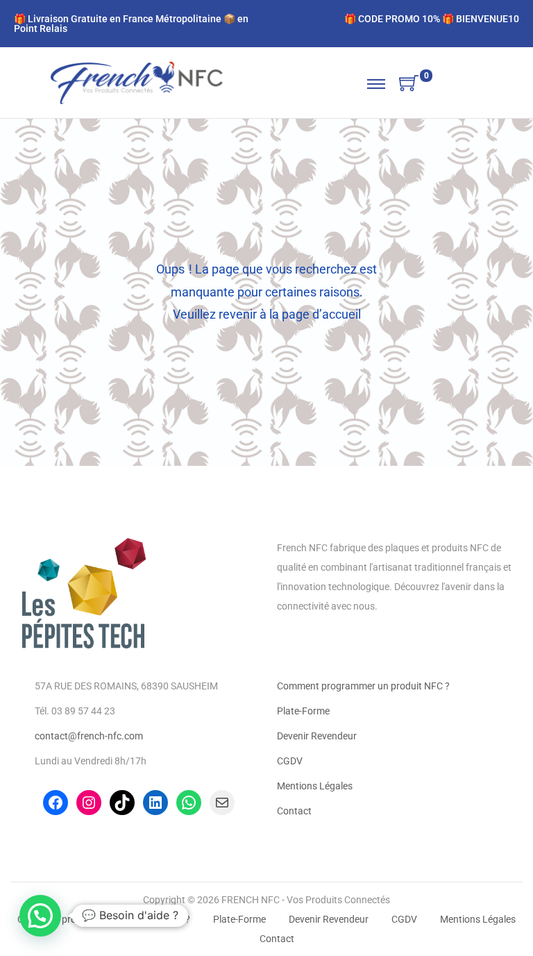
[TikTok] (122, 802)
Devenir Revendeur (317, 735)
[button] (40, 916)
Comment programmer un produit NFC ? (363, 685)
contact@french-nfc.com (89, 735)
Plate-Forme (303, 710)
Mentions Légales (315, 785)
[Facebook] (55, 802)
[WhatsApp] (188, 802)
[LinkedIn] (155, 802)
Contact (294, 810)
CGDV (290, 760)
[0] (408, 84)
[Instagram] (88, 802)
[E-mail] (222, 802)
